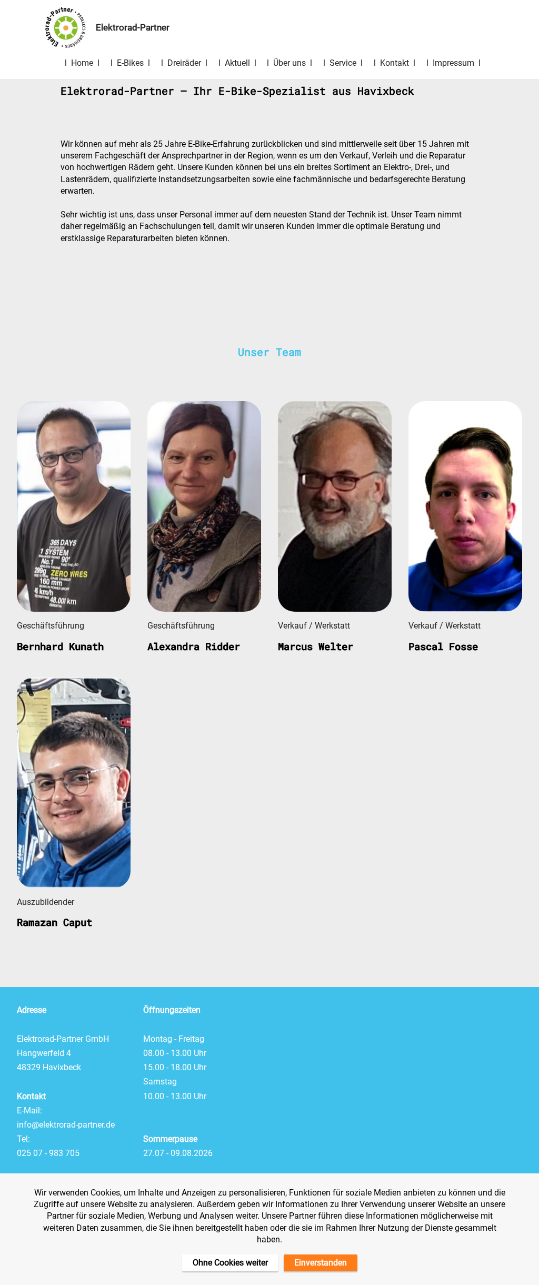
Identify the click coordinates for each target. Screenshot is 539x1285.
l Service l (343, 63)
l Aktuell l (237, 63)
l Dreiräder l (184, 63)
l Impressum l (453, 63)
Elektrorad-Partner (139, 28)
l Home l (82, 63)
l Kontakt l (394, 63)
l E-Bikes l (130, 63)
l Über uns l (289, 63)
